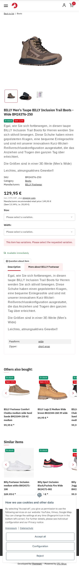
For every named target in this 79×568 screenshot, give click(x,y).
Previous (6, 393)
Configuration (40, 546)
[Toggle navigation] (6, 5)
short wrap (44, 346)
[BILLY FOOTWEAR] (14, 5)
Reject (40, 555)
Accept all (40, 536)
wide (41, 341)
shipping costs (29, 198)
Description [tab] (14, 266)
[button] (64, 5)
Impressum (11, 528)
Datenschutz (26, 528)
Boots (28, 180)
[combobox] (39, 217)
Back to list (9, 13)
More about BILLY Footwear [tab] (43, 266)
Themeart (37, 563)
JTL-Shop (62, 563)
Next (72, 393)
